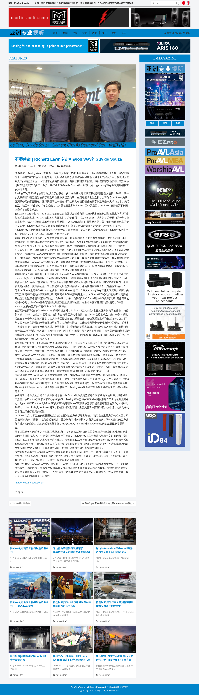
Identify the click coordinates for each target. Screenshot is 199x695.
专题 (84, 33)
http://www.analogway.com (29, 482)
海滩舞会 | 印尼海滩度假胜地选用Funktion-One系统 (107, 503)
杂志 (123, 33)
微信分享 (66, 166)
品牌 (114, 33)
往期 (178, 123)
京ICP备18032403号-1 (91, 690)
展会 (104, 33)
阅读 (152, 123)
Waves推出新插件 (21, 503)
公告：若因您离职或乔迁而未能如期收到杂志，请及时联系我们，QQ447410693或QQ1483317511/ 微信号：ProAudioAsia (74, 3)
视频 (74, 33)
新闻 (65, 33)
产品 (94, 33)
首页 (55, 33)
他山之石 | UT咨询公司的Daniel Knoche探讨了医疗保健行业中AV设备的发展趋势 (72, 660)
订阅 (165, 123)
